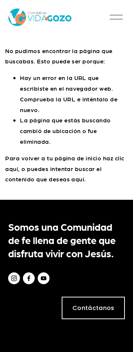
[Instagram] (14, 278)
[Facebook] (29, 278)
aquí (77, 179)
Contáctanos (93, 308)
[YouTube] (44, 278)
